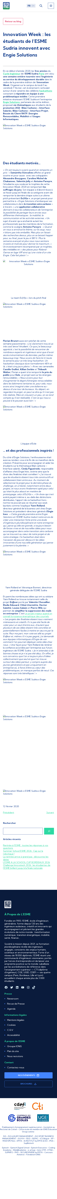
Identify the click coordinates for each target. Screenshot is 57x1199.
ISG (4, 1136)
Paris (41, 73)
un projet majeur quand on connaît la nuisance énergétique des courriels (27, 615)
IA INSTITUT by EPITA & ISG (36, 1141)
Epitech (5, 1148)
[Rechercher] (49, 831)
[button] (11, 1025)
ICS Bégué (44, 1138)
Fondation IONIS (33, 1154)
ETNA (50, 1150)
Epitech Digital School (20, 1148)
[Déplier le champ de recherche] (40, 5)
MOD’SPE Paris (9, 1141)
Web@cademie (19, 1150)
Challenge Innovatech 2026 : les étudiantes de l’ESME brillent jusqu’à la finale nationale (26, 866)
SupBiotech (29, 1143)
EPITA (19, 1141)
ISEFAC (35, 1138)
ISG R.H (21, 1138)
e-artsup (31, 1150)
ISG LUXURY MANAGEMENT (20, 1136)
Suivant (50, 812)
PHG (17, 1152)
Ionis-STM (41, 1150)
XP (52, 1138)
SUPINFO (9, 1152)
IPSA (51, 1141)
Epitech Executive (39, 1148)
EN (33, 5)
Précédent (8, 812)
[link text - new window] (19, 1106)
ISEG (28, 1138)
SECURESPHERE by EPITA (31, 1152)
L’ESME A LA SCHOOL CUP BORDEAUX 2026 (26, 862)
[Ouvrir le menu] (51, 6)
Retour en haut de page (48, 1185)
